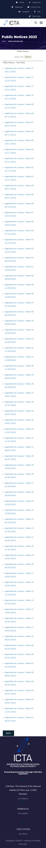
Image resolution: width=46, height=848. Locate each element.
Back (8, 733)
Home (4, 41)
